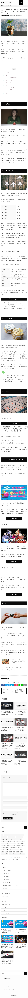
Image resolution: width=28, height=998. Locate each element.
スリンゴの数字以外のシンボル (13, 77)
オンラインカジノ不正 (5, 839)
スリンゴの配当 (9, 80)
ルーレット (12, 849)
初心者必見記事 (6, 882)
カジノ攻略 (18, 841)
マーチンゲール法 (13, 847)
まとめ (7, 93)
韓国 (23, 853)
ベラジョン (4, 845)
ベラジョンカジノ (10, 87)
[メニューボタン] (25, 2)
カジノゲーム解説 (5, 15)
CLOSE (14, 69)
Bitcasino (5, 888)
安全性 (10, 851)
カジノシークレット (11, 841)
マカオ (23, 845)
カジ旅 (23, 841)
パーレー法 (7, 843)
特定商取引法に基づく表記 (8, 989)
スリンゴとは (9, 72)
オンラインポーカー (14, 839)
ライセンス (20, 847)
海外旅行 (6, 853)
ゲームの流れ (9, 82)
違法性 (20, 853)
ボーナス (8, 845)
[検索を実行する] (25, 827)
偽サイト (17, 849)
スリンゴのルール (9, 75)
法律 (2, 853)
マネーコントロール (5, 847)
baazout (4, 867)
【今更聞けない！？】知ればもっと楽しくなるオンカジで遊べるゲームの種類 (17, 661)
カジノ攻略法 (6, 876)
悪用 (14, 851)
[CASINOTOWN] (6, 2)
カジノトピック (6, 873)
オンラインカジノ (19, 837)
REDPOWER (6, 890)
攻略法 (17, 851)
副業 (21, 849)
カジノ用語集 (6, 879)
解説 (13, 853)
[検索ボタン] (21, 2)
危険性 (3, 851)
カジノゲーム (4, 841)
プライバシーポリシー (7, 986)
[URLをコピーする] (25, 685)
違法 (16, 853)
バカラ (3, 843)
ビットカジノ (13, 843)
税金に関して (6, 913)
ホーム (2, 857)
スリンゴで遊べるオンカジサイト (13, 85)
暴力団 (21, 851)
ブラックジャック (20, 843)
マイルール (18, 845)
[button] (3, 685)
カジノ (21, 839)
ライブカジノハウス (11, 91)
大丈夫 (7, 851)
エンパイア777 (4, 837)
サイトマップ (5, 983)
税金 (10, 853)
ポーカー (13, 845)
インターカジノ (10, 89)
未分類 (4, 910)
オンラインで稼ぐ (11, 837)
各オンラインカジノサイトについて (10, 885)
